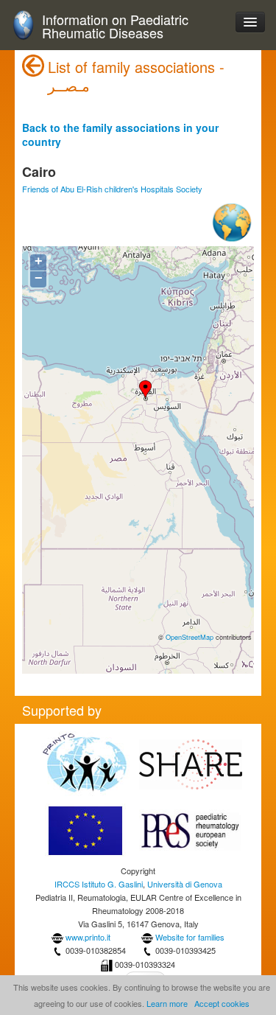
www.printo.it (88, 937)
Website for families (189, 937)
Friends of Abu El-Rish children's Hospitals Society (112, 189)
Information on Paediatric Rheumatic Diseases (115, 26)
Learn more (167, 1003)
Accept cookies (222, 1003)
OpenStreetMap (189, 637)
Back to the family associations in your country (120, 134)
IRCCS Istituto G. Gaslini (98, 884)
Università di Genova (184, 884)
